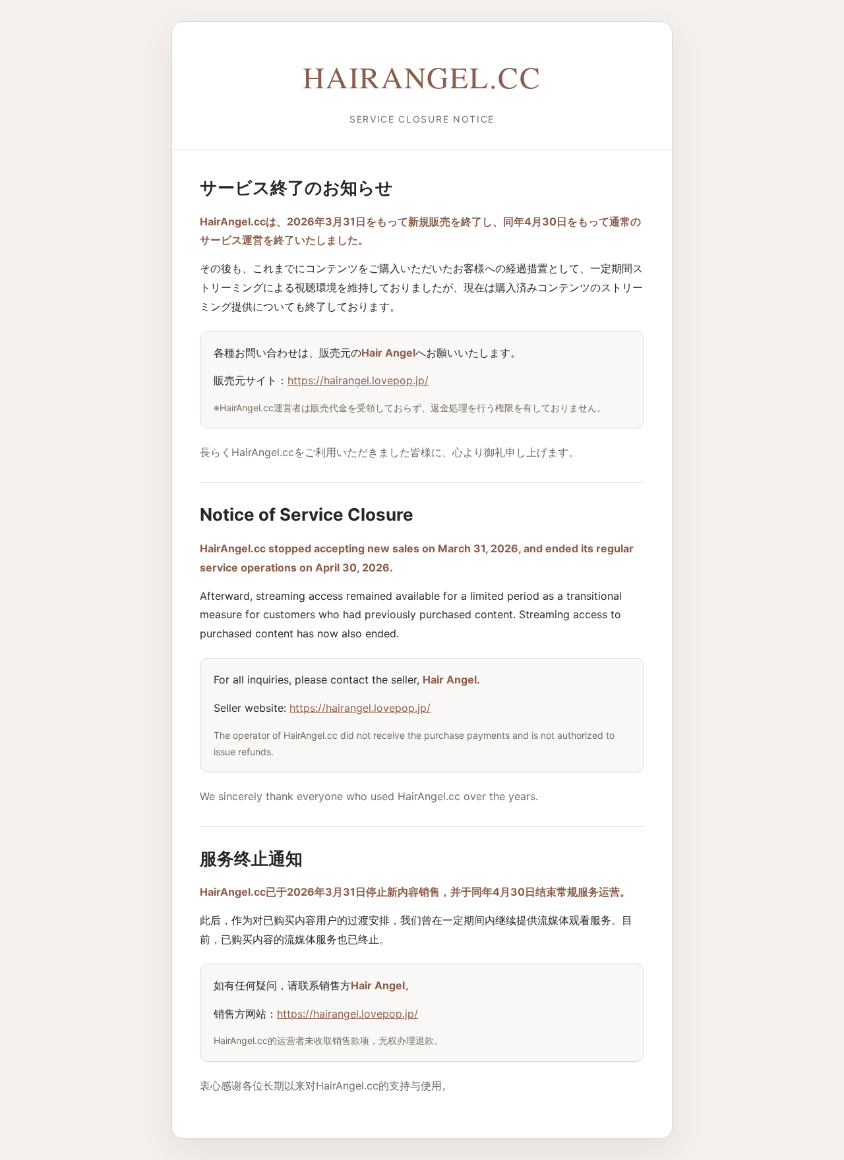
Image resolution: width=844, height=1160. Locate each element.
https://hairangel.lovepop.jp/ (358, 380)
